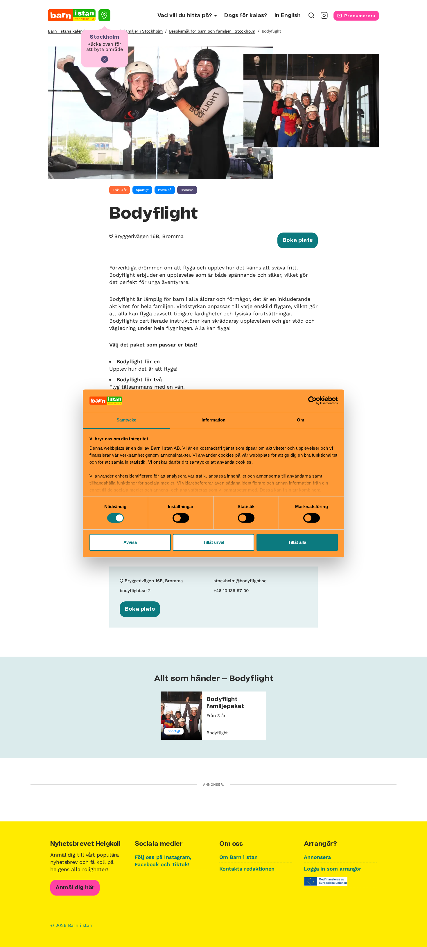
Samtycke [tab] (126, 419)
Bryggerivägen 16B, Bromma (149, 236)
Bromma (187, 190)
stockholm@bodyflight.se (240, 580)
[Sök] (311, 17)
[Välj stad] (104, 15)
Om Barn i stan (238, 857)
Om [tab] (300, 419)
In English (287, 15)
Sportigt (142, 190)
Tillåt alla (297, 542)
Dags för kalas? (245, 15)
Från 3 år (120, 190)
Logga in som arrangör (332, 869)
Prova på (164, 190)
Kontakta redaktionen (246, 869)
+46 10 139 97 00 (231, 590)
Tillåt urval (213, 542)
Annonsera (317, 857)
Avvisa (130, 542)
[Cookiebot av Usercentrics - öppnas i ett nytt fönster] (312, 400)
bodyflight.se (133, 590)
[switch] (181, 518)
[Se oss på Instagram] (324, 17)
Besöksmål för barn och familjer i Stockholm (212, 31)
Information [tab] (213, 419)
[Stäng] (104, 59)
